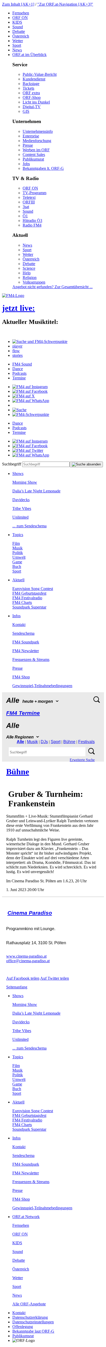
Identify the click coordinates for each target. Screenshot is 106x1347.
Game (17, 562)
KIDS (17, 22)
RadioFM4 (32, 225)
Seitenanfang (16, 987)
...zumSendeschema (29, 526)
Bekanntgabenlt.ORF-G (43, 168)
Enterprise (31, 136)
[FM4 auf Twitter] (27, 450)
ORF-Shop (32, 97)
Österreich (20, 36)
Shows (17, 473)
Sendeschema (23, 633)
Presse (28, 145)
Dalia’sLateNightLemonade (36, 491)
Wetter (17, 41)
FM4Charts (22, 602)
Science (29, 268)
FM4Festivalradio (27, 598)
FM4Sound (22, 364)
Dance (17, 369)
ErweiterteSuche (82, 760)
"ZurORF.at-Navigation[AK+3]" (65, 4)
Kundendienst (34, 79)
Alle (20, 742)
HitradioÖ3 (32, 220)
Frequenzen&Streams (30, 659)
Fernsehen (20, 13)
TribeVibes (21, 508)
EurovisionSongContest (32, 588)
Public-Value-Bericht (40, 74)
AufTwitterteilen (54, 978)
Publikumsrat (33, 159)
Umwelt (18, 557)
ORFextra (31, 93)
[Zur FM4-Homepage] (13, 295)
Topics (17, 534)
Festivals (86, 742)
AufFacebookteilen (22, 978)
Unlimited (20, 517)
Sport (16, 45)
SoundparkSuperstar (29, 607)
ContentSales (34, 154)
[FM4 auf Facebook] (30, 391)
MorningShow (24, 482)
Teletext (29, 197)
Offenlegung (22, 1326)
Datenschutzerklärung (30, 1317)
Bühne (69, 742)
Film (16, 543)
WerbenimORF (36, 150)
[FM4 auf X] (23, 396)
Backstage (31, 83)
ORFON (20, 17)
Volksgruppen (34, 282)
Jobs (26, 164)
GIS (26, 111)
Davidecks (21, 500)
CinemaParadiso (29, 913)
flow (16, 351)
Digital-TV (32, 107)
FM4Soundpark (25, 642)
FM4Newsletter (25, 651)
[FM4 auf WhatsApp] (30, 400)
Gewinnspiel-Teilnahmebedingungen (42, 686)
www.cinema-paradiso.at (26, 956)
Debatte (18, 31)
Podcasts (19, 373)
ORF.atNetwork (26, 1216)
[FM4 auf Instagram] (30, 387)
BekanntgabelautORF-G (33, 1331)
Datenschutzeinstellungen (33, 1322)
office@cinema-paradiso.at (28, 961)
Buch (16, 566)
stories (17, 355)
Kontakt (18, 624)
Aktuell (18, 580)
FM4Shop (21, 677)
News (17, 50)
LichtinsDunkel (36, 102)
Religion (30, 277)
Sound (17, 27)
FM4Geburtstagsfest (29, 593)
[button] (39, 341)
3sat (26, 206)
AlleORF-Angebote (29, 1304)
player (17, 346)
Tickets (28, 88)
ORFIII (29, 202)
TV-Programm (34, 193)
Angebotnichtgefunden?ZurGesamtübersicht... (52, 287)
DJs (44, 742)
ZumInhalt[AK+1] (18, 4)
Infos (16, 616)
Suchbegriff (11, 464)
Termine (19, 378)
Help (27, 273)
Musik (17, 548)
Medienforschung (37, 140)
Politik (17, 552)
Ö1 (25, 216)
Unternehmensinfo (38, 131)
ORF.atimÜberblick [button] (29, 54)
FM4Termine (23, 713)
